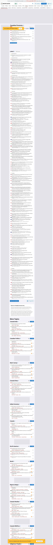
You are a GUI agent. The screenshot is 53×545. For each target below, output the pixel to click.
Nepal (14, 465)
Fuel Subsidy (18, 492)
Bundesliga (46, 5)
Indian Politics (19, 335)
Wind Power (22, 450)
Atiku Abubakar (14, 492)
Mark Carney (14, 7)
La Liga (38, 5)
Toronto (13, 325)
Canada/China (30, 7)
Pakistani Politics (14, 471)
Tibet (12, 465)
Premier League (14, 5)
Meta (16, 475)
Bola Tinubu (22, 492)
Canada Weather (36, 7)
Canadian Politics (24, 7)
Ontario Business (14, 343)
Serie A (42, 5)
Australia (15, 335)
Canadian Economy (4, 7)
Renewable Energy (17, 450)
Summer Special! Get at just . (26, 1)
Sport (35, 5)
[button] (31, 27)
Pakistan (18, 471)
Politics (6, 5)
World (26, 5)
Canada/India (19, 7)
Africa (23, 5)
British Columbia (17, 506)
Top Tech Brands (19, 475)
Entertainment (30, 5)
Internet (16, 418)
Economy (20, 5)
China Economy (18, 411)
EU (16, 353)
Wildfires (21, 506)
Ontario (18, 510)
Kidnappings (26, 489)
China (12, 384)
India (15, 325)
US (20, 343)
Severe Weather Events (19, 465)
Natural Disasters (17, 516)
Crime (10, 5)
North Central (13, 489)
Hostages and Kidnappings (20, 489)
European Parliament (15, 371)
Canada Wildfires (43, 7)
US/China (16, 387)
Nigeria (3, 5)
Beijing (15, 384)
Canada (9, 7)
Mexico (13, 433)
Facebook (13, 475)
